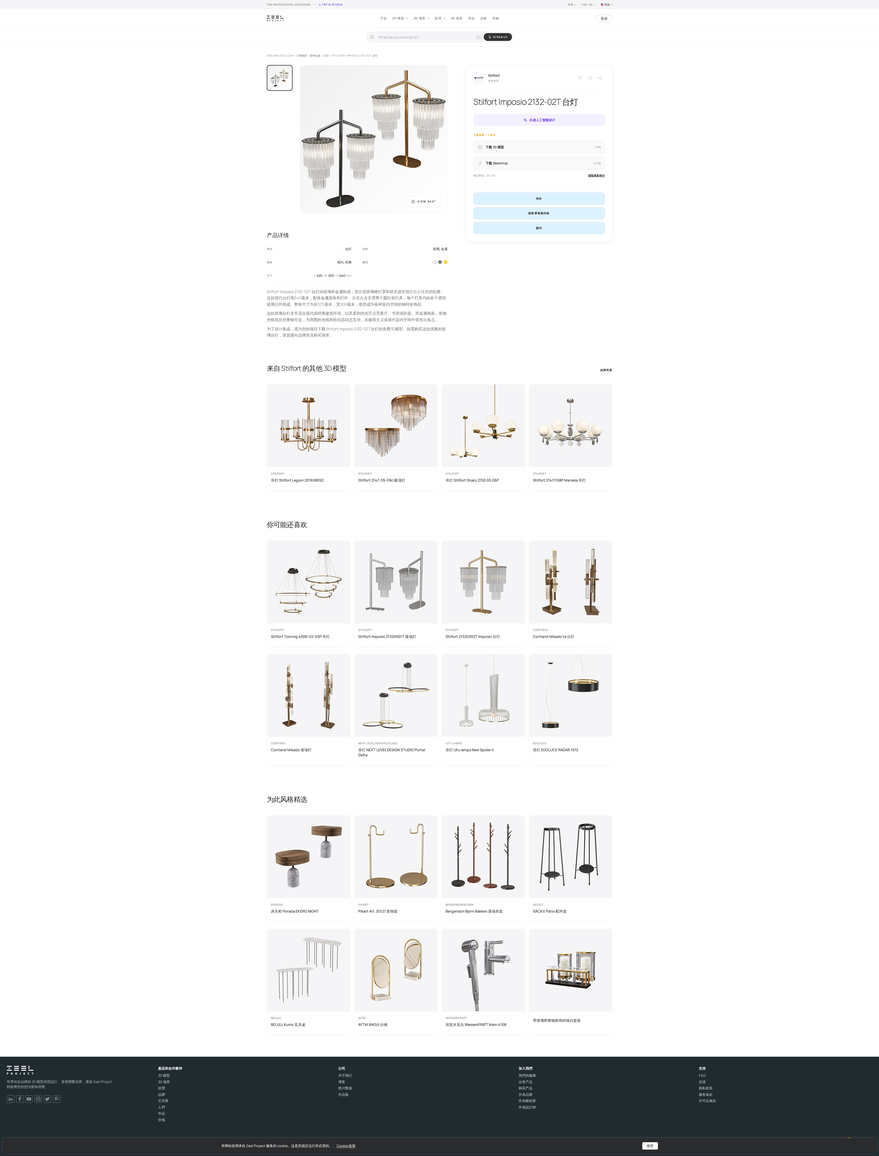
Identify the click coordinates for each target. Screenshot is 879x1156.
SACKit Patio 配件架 (550, 911)
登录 (604, 18)
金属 (444, 249)
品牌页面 (606, 370)
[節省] (580, 78)
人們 (161, 1107)
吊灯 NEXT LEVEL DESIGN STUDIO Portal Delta (391, 752)
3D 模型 (398, 18)
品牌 (483, 18)
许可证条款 (707, 1101)
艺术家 (163, 1101)
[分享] (600, 78)
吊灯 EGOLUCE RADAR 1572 (555, 749)
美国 (607, 4)
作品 (471, 18)
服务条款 (706, 1094)
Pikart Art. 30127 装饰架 (378, 911)
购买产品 (525, 1088)
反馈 (702, 1082)
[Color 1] (434, 262)
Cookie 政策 (346, 1145)
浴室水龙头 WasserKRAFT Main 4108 (476, 1024)
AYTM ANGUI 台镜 (372, 1024)
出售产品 (525, 1082)
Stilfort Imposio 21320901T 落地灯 (387, 636)
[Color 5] (445, 262)
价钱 (495, 18)
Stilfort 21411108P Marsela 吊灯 (559, 480)
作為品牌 (525, 1094)
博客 (341, 1082)
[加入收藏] (590, 78)
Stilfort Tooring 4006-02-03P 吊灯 (300, 636)
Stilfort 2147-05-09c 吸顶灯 (381, 480)
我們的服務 (527, 1075)
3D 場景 (420, 18)
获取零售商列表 (538, 213)
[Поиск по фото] (478, 37)
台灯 (348, 249)
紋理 (438, 18)
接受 (650, 1145)
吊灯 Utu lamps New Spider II (470, 749)
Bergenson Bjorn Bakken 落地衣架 (474, 911)
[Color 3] (440, 262)
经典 (348, 262)
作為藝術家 (527, 1101)
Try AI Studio (332, 4)
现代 (340, 262)
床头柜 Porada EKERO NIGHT (295, 911)
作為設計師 (527, 1107)
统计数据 (345, 1088)
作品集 (343, 1094)
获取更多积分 (596, 175)
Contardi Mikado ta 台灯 (553, 636)
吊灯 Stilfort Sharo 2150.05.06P (472, 480)
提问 (539, 228)
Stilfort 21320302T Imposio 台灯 (473, 636)
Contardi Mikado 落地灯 (291, 749)
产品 (383, 18)
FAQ (702, 1075)
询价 (539, 198)
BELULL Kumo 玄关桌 (288, 1024)
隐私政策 (706, 1088)
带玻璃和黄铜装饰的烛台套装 (557, 1020)
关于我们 (345, 1075)
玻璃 (436, 249)
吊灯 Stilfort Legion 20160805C (297, 480)
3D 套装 (457, 18)
